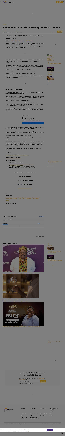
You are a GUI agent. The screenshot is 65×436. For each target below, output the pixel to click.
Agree (50, 430)
